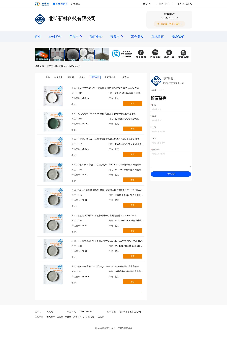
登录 (145, 4)
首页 (38, 36)
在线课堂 (75, 4)
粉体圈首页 (62, 3)
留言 (133, 103)
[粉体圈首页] (42, 4)
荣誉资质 (137, 36)
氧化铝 (71, 77)
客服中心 (164, 4)
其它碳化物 (110, 77)
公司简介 (55, 36)
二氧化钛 (125, 77)
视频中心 (116, 36)
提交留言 (171, 174)
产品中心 (75, 36)
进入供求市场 (184, 4)
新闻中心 (96, 36)
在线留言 (157, 36)
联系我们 (178, 36)
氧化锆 (82, 77)
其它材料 (95, 77)
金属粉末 (58, 77)
